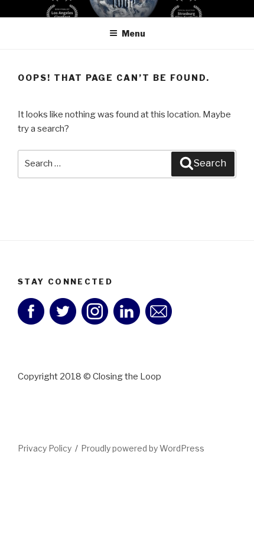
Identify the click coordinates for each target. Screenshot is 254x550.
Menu (133, 33)
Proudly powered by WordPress (142, 448)
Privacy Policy (44, 448)
